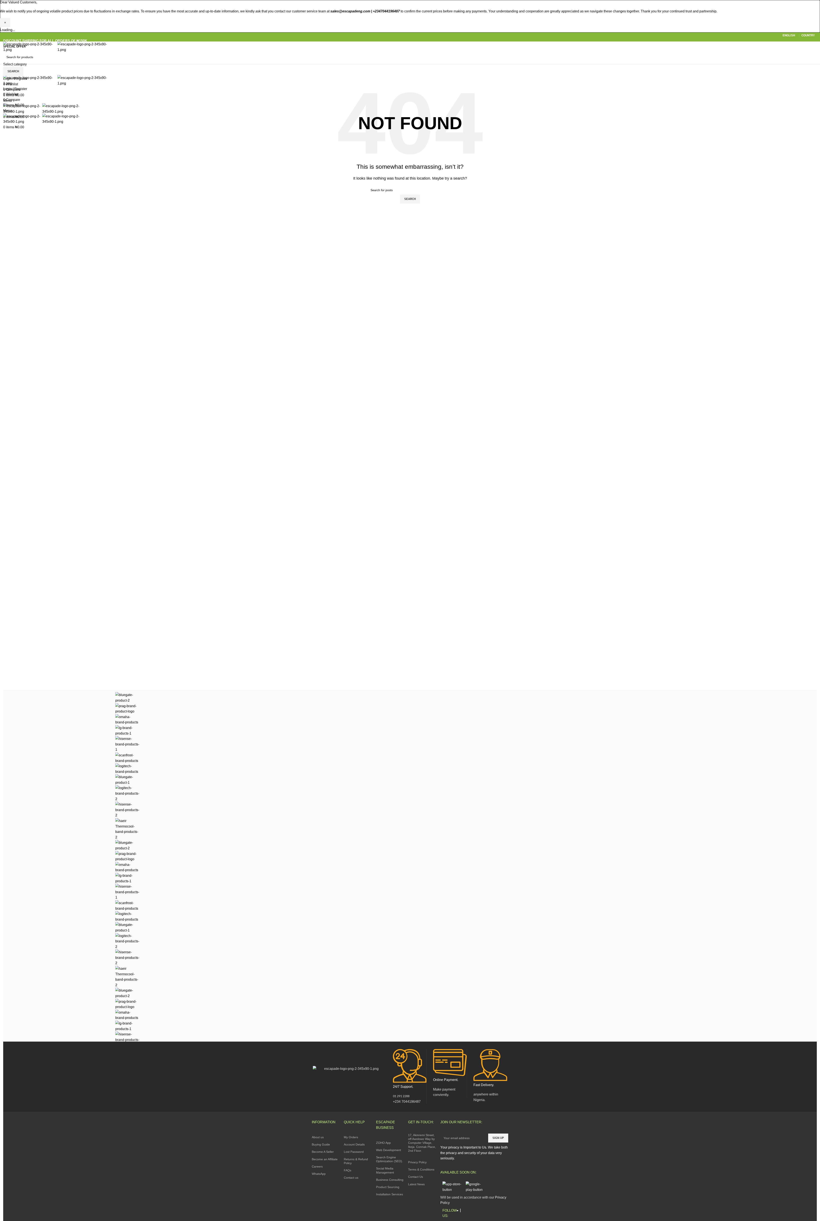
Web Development (388, 1150)
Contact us (351, 1177)
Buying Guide (321, 1144)
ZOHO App (383, 1142)
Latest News (416, 1184)
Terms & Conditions (421, 1169)
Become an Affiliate (325, 1159)
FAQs (347, 1170)
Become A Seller (323, 1151)
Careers (317, 1166)
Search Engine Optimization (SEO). (389, 1159)
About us (318, 1137)
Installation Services (389, 1194)
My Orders (351, 1137)
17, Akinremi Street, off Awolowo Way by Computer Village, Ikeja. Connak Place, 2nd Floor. (422, 1142)
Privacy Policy (417, 1162)
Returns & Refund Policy (356, 1161)
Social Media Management (385, 1170)
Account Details (354, 1144)
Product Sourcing (387, 1187)
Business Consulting (389, 1179)
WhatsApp (319, 1173)
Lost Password (354, 1151)
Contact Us (415, 1176)
